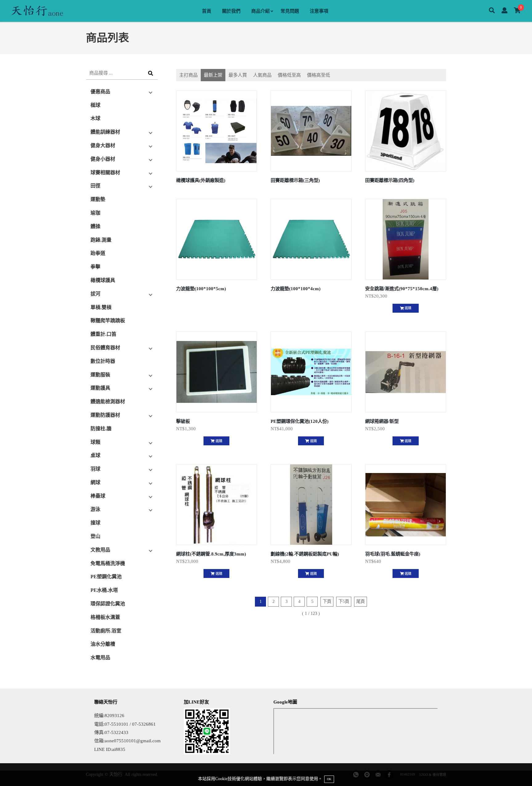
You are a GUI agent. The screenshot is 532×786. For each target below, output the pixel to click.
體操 (95, 226)
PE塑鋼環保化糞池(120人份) (299, 421)
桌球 (95, 455)
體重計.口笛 (103, 334)
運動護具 (100, 388)
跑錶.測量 (101, 240)
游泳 (95, 509)
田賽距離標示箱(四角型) (389, 180)
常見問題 (289, 11)
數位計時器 (103, 361)
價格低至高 (289, 75)
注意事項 (319, 11)
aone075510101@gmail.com (133, 740)
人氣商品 (262, 75)
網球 (95, 482)
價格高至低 (318, 75)
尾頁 (360, 601)
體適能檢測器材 (108, 401)
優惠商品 (100, 91)
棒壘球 (98, 496)
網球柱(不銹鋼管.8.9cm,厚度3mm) (211, 553)
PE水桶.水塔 (104, 590)
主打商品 (188, 75)
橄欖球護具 (103, 280)
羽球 (95, 468)
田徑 (95, 185)
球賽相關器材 (105, 172)
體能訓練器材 (105, 131)
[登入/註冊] (504, 11)
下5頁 (343, 601)
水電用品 (100, 657)
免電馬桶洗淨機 (108, 563)
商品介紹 (260, 11)
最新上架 (213, 75)
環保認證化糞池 (108, 603)
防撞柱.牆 (101, 428)
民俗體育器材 (105, 347)
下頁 (327, 601)
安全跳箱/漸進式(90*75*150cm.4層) (401, 288)
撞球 (95, 522)
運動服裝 (100, 374)
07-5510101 (116, 724)
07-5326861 (144, 724)
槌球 (95, 105)
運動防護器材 (105, 415)
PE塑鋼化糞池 (106, 576)
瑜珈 (95, 212)
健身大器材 (103, 145)
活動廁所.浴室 (106, 630)
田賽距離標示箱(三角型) (295, 180)
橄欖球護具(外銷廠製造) (200, 180)
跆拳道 (98, 253)
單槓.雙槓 (101, 307)
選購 (407, 308)
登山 (95, 536)
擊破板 (183, 421)
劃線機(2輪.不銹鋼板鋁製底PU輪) (305, 553)
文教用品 (100, 549)
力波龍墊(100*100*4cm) (295, 288)
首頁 (206, 11)
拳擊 (95, 266)
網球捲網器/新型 (382, 421)
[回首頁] (37, 11)
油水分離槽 (103, 644)
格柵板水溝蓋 (105, 617)
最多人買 (237, 75)
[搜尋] (491, 11)
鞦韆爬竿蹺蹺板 (108, 320)
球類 (95, 442)
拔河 (95, 293)
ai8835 (118, 749)
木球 (95, 118)
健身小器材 (103, 159)
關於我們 (231, 11)
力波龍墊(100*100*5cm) (201, 288)
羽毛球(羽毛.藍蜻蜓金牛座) (392, 553)
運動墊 (98, 199)
